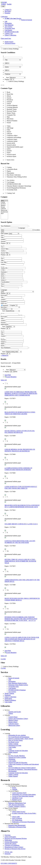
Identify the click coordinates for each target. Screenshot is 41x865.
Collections (12, 18)
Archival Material (11, 105)
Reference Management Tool (17, 803)
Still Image (9, 128)
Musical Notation (11, 120)
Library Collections (10, 35)
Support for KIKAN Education (17, 762)
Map (8, 117)
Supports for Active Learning (17, 757)
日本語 (3, 4)
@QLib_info (8, 852)
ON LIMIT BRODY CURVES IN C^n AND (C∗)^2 (21, 524)
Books (14, 787)
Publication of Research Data (17, 827)
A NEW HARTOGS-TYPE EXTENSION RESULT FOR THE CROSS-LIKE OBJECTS (21, 487)
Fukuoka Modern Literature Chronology (18, 186)
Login (3, 6)
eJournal (9, 101)
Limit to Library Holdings (11, 49)
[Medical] (4, 205)
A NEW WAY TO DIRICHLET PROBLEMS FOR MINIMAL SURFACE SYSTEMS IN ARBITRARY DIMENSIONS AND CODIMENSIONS (21, 393)
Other (8, 130)
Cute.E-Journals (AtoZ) (19, 793)
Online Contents (13, 744)
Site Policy (8, 11)
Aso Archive (8, 26)
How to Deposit (17, 818)
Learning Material (12, 107)
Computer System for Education (18, 750)
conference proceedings (13, 137)
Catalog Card (9, 33)
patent (8, 149)
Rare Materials (9, 25)
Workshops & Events (14, 745)
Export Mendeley (11, 377)
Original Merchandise (11, 842)
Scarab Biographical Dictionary (16, 188)
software (9, 133)
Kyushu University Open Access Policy (24, 813)
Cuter (10, 749)
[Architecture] (4, 212)
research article (11, 145)
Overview (8, 835)
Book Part (9, 94)
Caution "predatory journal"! (17, 806)
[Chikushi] (4, 209)
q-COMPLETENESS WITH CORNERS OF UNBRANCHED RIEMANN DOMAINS (18, 468)
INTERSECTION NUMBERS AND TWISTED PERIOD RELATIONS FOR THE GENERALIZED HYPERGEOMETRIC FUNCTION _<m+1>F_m (21, 618)
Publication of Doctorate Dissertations (23, 822)
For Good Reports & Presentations (18, 737)
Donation (7, 13)
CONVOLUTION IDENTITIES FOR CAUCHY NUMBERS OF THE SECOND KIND (20, 541)
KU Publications (17, 820)
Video (8, 126)
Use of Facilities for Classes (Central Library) (22, 767)
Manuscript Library (14, 725)
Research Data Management (16, 825)
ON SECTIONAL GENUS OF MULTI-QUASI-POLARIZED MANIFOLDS (20, 431)
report (8, 152)
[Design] (4, 207)
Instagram (7, 853)
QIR (6, 21)
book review (10, 160)
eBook (8, 96)
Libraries (18, 18)
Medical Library (13, 720)
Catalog (9, 167)
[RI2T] (4, 213)
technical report (11, 156)
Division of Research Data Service (15, 849)
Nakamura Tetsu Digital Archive (18, 685)
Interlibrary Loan (17, 798)
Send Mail (8, 375)
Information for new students (17, 735)
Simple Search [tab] (9, 41)
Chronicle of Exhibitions (12, 845)
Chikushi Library (13, 724)
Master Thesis (10, 113)
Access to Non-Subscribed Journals (23, 796)
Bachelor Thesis (11, 109)
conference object (11, 135)
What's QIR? (16, 817)
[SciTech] (4, 204)
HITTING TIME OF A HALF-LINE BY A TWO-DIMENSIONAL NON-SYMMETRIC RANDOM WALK (20, 561)
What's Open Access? (18, 811)
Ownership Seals (10, 28)
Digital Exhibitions (10, 700)
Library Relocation (10, 837)
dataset (8, 132)
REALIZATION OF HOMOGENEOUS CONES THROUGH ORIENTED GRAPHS (20, 413)
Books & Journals (26, 20)
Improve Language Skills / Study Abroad (20, 738)
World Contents (9, 693)
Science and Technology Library (18, 718)
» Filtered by (4, 355)
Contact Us (8, 9)
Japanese (5, 305)
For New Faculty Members (16, 756)
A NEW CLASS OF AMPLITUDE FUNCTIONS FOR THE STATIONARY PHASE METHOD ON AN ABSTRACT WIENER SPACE (22, 639)
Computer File (11, 115)
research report (11, 154)
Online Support (13, 752)
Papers (8, 171)
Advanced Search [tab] (10, 43)
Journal (8, 98)
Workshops (11, 759)
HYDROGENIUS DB (11, 32)
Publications (8, 698)
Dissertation (8, 23)
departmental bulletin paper (14, 147)
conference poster (11, 141)
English (9, 4)
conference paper (11, 139)
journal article (10, 143)
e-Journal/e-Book (11, 169)
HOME (7, 18)
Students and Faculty (14, 712)
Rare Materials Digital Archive (17, 683)
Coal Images (8, 30)
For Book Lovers (13, 742)
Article (8, 103)
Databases (8, 695)
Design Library (13, 722)
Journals (14, 789)
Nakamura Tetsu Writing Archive (16, 177)
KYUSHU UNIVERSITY (9, 863)
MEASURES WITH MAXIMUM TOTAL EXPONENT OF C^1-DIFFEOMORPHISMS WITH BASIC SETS (22, 506)
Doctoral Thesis (11, 111)
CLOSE (3, 659)
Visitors (10, 713)
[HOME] (4, 2)
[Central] (4, 202)
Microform (9, 119)
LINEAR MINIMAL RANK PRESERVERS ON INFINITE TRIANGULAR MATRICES (20, 450)
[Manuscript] (4, 210)
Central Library (13, 717)
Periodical (9, 100)
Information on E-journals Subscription (24, 794)
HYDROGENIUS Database (17, 690)
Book (8, 92)
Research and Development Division (16, 838)
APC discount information (16, 805)
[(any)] (4, 200)
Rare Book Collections (13, 175)
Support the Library (10, 843)
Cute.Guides (8, 702)
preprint (9, 151)
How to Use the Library (15, 740)
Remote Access (16, 799)
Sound (8, 122)
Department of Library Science (14, 847)
